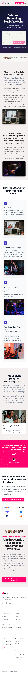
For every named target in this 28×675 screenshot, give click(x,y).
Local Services (18, 646)
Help (16, 616)
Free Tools (18, 627)
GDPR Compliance (6, 622)
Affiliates (17, 619)
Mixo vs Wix (5, 638)
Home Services (19, 638)
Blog (16, 624)
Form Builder (5, 619)
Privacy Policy (18, 657)
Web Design (5, 616)
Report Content (19, 660)
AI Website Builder (6, 613)
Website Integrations (7, 627)
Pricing (17, 613)
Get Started (19, 3)
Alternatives (5, 635)
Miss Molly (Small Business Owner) (14, 573)
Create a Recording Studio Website (13, 499)
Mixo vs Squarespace (7, 641)
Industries (17, 622)
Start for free (18, 42)
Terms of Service (19, 654)
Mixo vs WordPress (6, 644)
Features (4, 610)
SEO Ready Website (7, 624)
